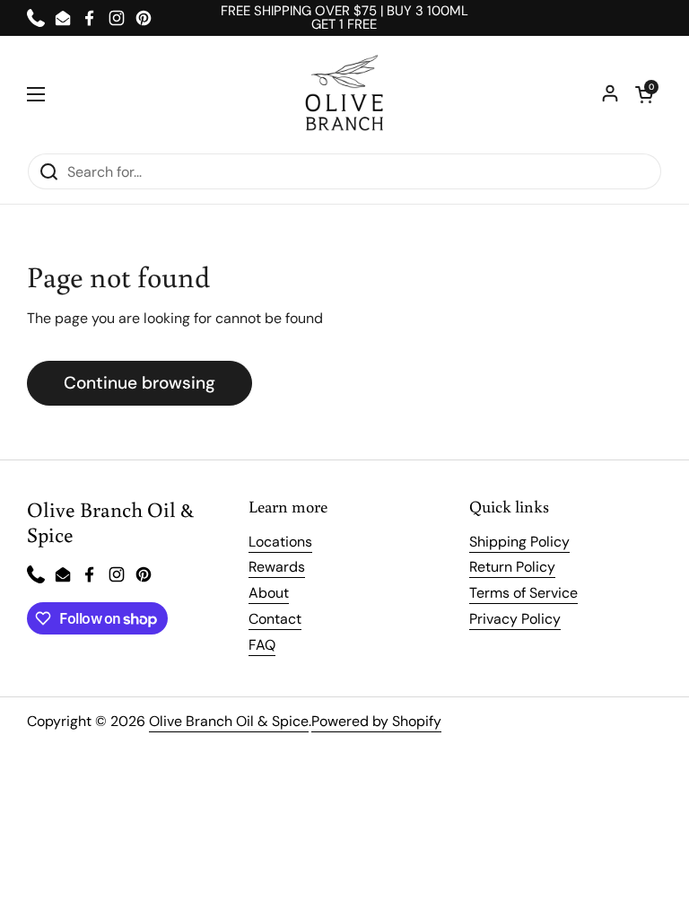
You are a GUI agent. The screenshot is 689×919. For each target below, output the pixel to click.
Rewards (277, 566)
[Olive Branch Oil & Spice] (344, 94)
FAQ (262, 644)
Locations (280, 541)
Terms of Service (523, 592)
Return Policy (512, 566)
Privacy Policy (515, 618)
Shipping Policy (519, 541)
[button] (644, 94)
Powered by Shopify (376, 721)
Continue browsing (139, 383)
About (269, 592)
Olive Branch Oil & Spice (229, 721)
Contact (275, 618)
